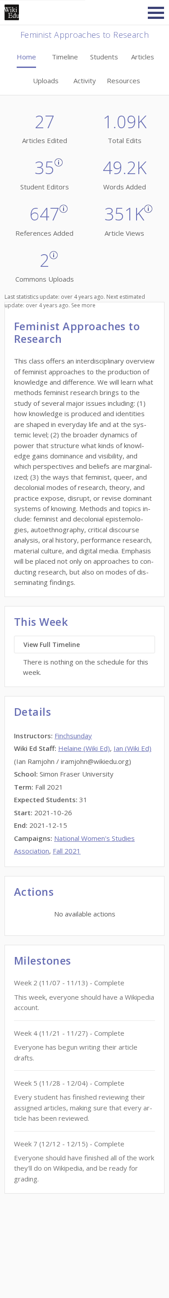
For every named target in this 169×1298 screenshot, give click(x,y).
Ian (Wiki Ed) (132, 748)
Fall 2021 (67, 850)
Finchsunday (73, 735)
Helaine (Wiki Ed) (84, 748)
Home (26, 56)
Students (104, 56)
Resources (123, 80)
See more (83, 305)
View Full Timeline (51, 644)
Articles (142, 56)
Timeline (65, 56)
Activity (84, 80)
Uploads (46, 80)
